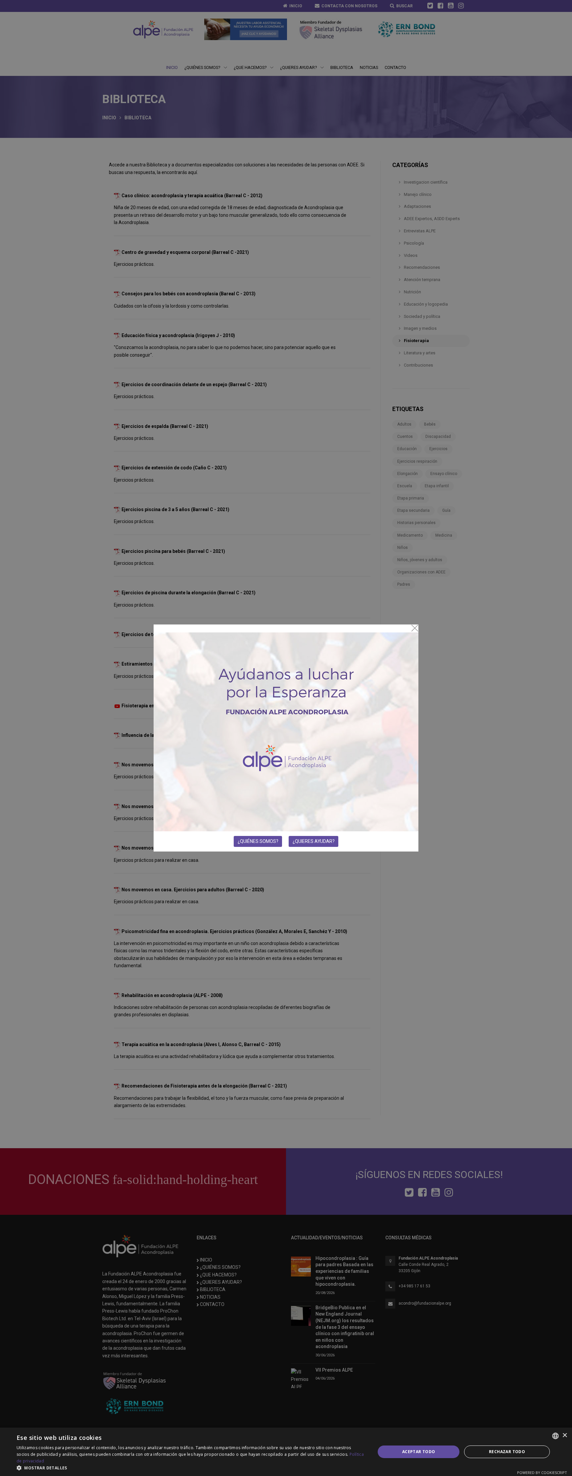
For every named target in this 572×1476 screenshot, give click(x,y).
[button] (191, 1467)
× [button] (564, 1435)
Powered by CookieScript (542, 1472)
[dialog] (286, 1452)
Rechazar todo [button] (507, 1451)
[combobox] (555, 1436)
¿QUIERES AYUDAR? (314, 841)
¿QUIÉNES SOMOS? (258, 841)
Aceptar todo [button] (418, 1451)
